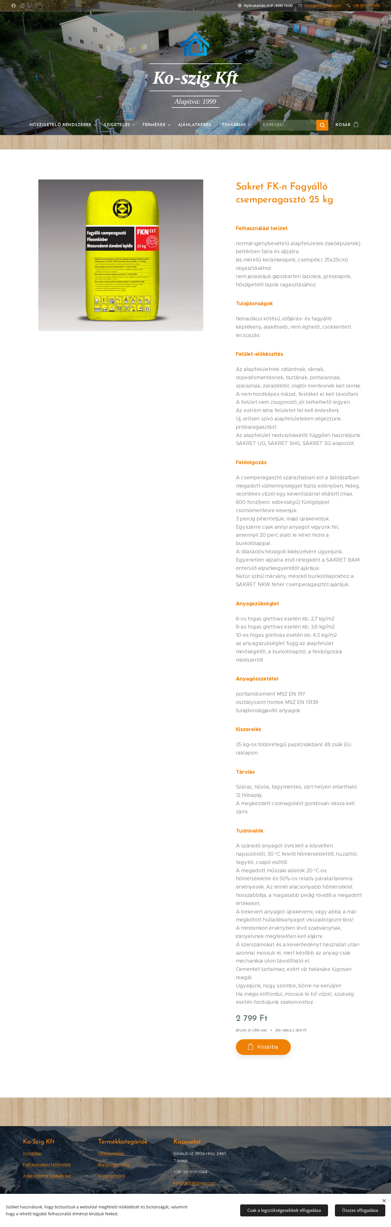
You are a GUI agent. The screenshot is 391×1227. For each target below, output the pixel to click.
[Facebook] (13, 6)
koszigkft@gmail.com (323, 5)
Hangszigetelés (113, 1164)
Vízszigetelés (111, 1175)
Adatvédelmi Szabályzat (47, 1175)
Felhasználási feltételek (47, 1164)
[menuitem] (64, 125)
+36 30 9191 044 (366, 5)
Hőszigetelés (111, 1153)
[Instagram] (22, 6)
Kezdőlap (32, 1153)
